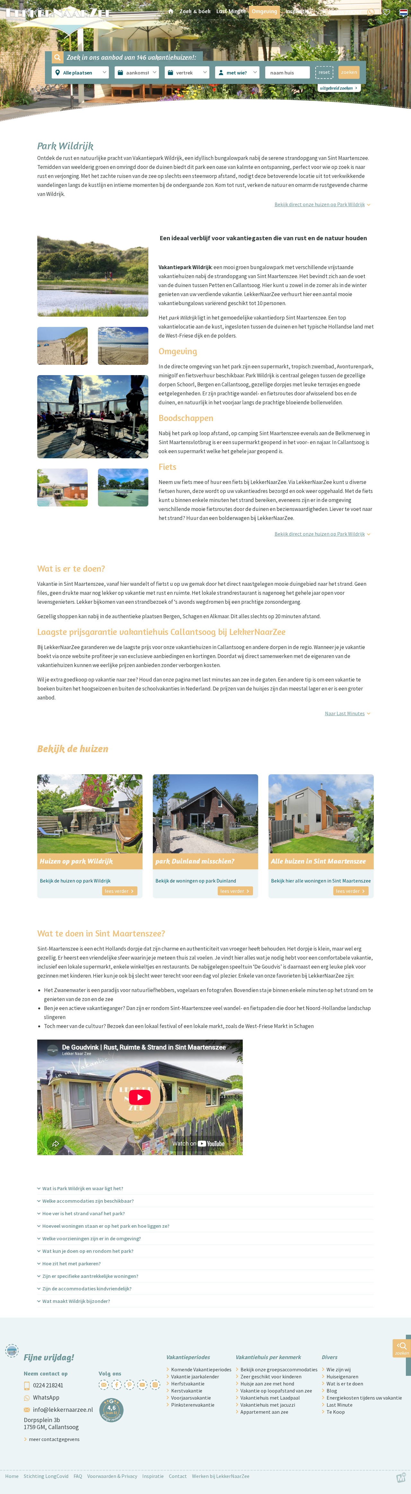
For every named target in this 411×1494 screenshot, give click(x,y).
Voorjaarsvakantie (191, 1397)
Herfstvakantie (188, 1383)
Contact (178, 1476)
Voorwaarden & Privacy (112, 1476)
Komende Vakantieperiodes (201, 1369)
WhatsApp (46, 1397)
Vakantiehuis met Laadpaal (270, 1397)
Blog (332, 1390)
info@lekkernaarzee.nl (63, 1409)
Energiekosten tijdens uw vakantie (364, 1397)
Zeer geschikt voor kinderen (271, 1376)
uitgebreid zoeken (336, 88)
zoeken (349, 72)
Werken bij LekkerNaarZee (220, 1476)
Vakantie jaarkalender (195, 1376)
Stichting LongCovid (46, 1476)
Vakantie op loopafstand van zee (276, 1390)
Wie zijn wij (339, 1369)
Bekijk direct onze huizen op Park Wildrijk (320, 204)
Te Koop (336, 1412)
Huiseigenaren (342, 1376)
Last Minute (340, 1405)
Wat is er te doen (345, 1383)
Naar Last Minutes (345, 713)
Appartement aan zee (264, 1412)
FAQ (78, 1476)
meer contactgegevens (54, 1439)
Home (12, 1476)
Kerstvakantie (186, 1390)
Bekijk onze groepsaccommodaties (279, 1369)
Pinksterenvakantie (192, 1405)
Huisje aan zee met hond (267, 1383)
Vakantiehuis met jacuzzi (267, 1405)
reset (324, 72)
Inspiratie (153, 1476)
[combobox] (81, 72)
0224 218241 (48, 1385)
